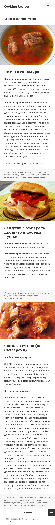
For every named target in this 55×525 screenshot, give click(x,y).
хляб (36, 296)
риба (18, 177)
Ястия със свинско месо (36, 498)
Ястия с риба (37, 172)
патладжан (8, 503)
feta (21, 172)
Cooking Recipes (17, 6)
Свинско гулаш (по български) (22, 347)
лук (26, 500)
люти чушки (35, 175)
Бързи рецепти (33, 293)
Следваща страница (51, 512)
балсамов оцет (10, 175)
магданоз (45, 175)
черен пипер (15, 505)
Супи (29, 172)
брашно (7, 500)
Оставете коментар (38, 177)
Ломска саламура (21, 71)
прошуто (29, 296)
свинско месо (31, 503)
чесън (23, 177)
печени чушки (10, 177)
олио (39, 500)
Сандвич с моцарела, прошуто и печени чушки (25, 232)
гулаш (14, 500)
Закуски (43, 293)
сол (39, 503)
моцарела (8, 296)
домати (20, 175)
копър (27, 175)
